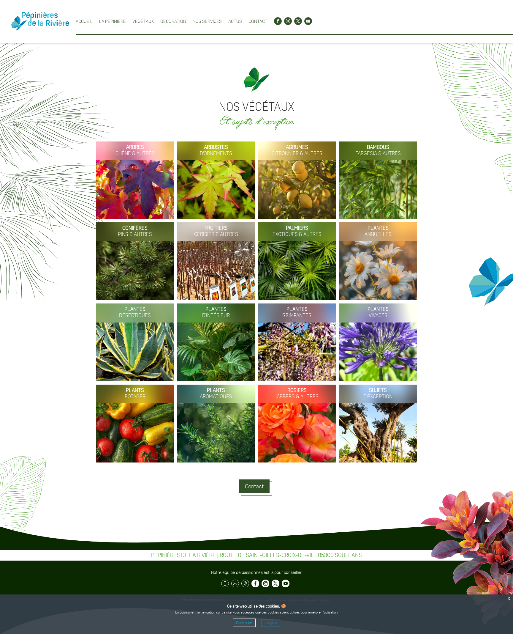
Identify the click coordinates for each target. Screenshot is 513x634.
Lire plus (271, 623)
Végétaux (143, 21)
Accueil (84, 21)
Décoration (173, 21)
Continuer (244, 622)
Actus (235, 21)
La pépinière (112, 21)
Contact (257, 21)
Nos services (207, 21)
